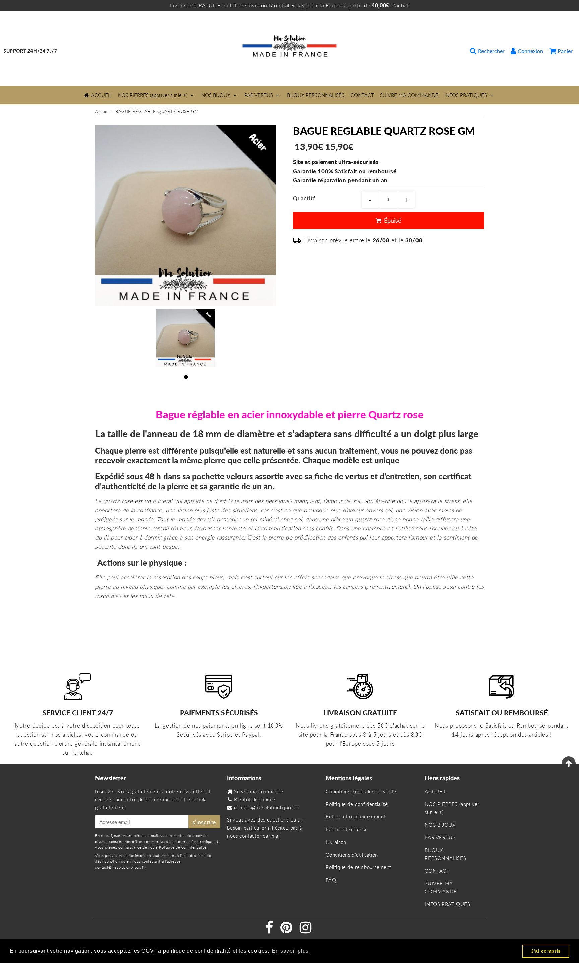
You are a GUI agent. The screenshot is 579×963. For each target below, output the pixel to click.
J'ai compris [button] (546, 951)
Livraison (336, 842)
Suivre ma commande (258, 791)
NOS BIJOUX (215, 95)
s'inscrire (204, 822)
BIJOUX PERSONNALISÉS (315, 95)
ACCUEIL (101, 95)
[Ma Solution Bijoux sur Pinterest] (287, 930)
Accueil (102, 111)
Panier (565, 51)
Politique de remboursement (358, 867)
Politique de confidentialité (182, 847)
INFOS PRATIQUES (465, 95)
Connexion (530, 51)
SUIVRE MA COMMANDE (409, 95)
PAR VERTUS (258, 95)
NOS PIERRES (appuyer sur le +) (152, 95)
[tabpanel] (185, 338)
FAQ (331, 880)
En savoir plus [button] (290, 951)
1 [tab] (185, 376)
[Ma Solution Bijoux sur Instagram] (305, 930)
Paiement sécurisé (347, 829)
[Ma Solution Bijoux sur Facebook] (270, 930)
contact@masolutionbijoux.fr (120, 867)
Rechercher (491, 51)
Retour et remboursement (356, 816)
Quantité (304, 198)
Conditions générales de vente (361, 791)
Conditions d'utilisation (352, 855)
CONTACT (362, 95)
